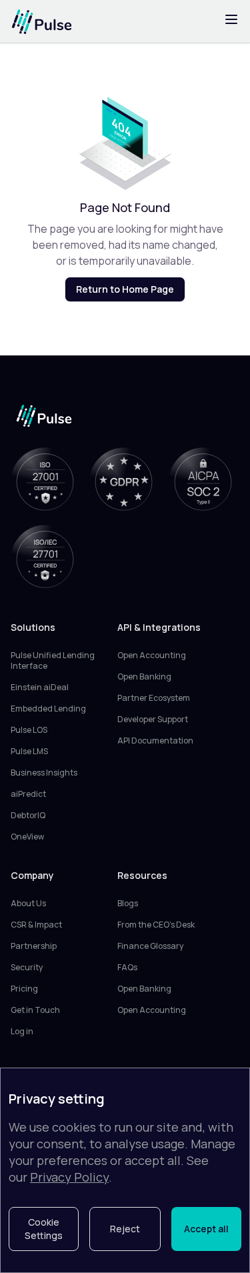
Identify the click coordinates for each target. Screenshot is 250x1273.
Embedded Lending (48, 709)
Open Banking (144, 677)
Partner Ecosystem (153, 698)
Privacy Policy (69, 1177)
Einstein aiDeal (40, 687)
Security (27, 967)
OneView (27, 837)
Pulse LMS (29, 751)
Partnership (34, 946)
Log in (22, 1031)
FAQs (127, 967)
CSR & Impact (36, 925)
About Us (28, 903)
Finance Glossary (150, 946)
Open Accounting (151, 655)
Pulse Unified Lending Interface (53, 661)
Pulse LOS (29, 730)
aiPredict (28, 794)
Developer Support (152, 719)
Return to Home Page (125, 289)
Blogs (127, 903)
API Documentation (155, 741)
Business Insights (44, 773)
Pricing (24, 989)
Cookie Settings (44, 1229)
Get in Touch (35, 1010)
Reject (125, 1228)
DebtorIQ (28, 815)
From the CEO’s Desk (156, 925)
